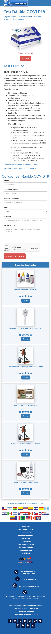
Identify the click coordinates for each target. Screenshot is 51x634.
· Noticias (38, 605)
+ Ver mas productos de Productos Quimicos (21, 164)
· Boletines (25, 538)
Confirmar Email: (11, 189)
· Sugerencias (25, 541)
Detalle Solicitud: (11, 225)
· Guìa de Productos (25, 529)
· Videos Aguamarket (25, 544)
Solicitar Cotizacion (15, 256)
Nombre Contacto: (11, 198)
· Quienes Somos (25, 532)
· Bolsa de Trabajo (25, 547)
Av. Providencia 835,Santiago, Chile (29, 572)
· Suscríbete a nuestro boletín (26, 614)
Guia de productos (24, 16)
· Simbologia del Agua (25, 535)
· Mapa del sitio (25, 550)
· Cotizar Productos (26, 605)
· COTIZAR (25, 553)
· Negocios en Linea (25, 611)
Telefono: (7, 216)
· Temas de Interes (20, 608)
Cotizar (25, 58)
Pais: (6, 207)
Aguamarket (10, 16)
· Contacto (13, 605)
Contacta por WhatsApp (29, 586)
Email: (6, 180)
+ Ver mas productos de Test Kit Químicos (20, 168)
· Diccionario (33, 608)
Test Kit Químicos (20, 19)
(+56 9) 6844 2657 (29, 579)
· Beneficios (25, 526)
